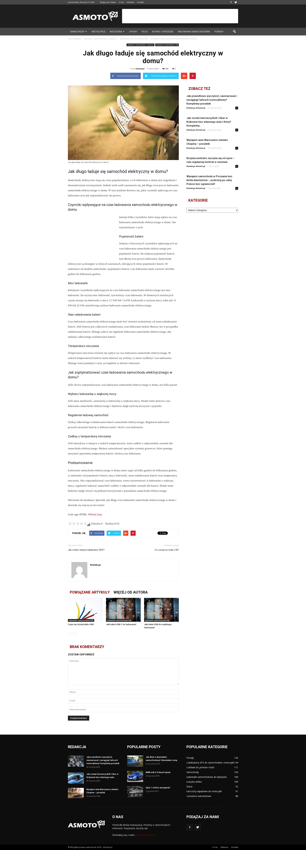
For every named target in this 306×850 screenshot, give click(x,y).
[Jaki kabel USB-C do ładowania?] (123, 610)
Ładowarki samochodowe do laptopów (206, 776)
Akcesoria (116, 31)
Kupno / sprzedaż (162, 31)
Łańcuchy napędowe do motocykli (204, 791)
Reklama (130, 2)
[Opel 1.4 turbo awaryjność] (135, 791)
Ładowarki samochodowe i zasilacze (140, 45)
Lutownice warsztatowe (198, 796)
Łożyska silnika (194, 781)
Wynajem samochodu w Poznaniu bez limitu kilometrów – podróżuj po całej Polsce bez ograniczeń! (209, 180)
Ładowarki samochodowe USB (167, 45)
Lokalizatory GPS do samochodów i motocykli (210, 762)
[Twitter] (235, 2)
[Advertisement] (180, 16)
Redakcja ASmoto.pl (195, 108)
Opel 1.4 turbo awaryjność (158, 787)
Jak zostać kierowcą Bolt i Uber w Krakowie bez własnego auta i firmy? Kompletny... (208, 121)
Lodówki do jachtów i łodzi (200, 767)
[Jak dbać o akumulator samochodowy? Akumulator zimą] (135, 761)
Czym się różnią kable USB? (81, 624)
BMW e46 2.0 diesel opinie (158, 772)
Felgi (145, 31)
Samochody (77, 31)
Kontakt (140, 2)
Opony (133, 31)
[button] (234, 31)
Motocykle (98, 31)
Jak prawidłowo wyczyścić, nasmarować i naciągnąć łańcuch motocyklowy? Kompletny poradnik (211, 99)
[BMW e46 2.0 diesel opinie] (135, 776)
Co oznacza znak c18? (167, 549)
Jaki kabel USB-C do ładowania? (121, 624)
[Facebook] (231, 2)
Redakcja (140, 68)
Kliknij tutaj (95, 514)
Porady (218, 31)
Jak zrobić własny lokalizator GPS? (86, 549)
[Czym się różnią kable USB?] (85, 610)
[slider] (77, 523)
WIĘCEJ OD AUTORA (131, 592)
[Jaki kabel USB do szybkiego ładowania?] (161, 610)
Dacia (189, 786)
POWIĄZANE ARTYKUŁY (90, 592)
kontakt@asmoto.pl (145, 834)
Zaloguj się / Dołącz (108, 2)
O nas (121, 2)
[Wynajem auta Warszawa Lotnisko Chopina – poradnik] (76, 793)
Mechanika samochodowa (194, 31)
